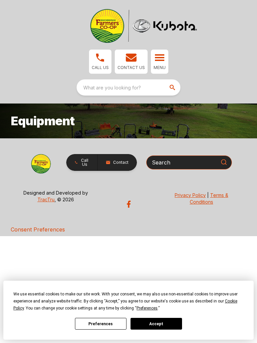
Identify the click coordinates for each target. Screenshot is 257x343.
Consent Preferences (38, 229)
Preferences (100, 324)
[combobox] (128, 87)
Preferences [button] (147, 308)
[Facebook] (128, 204)
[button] (100, 61)
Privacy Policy (190, 195)
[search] (173, 87)
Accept (156, 324)
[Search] (224, 162)
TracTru (46, 199)
